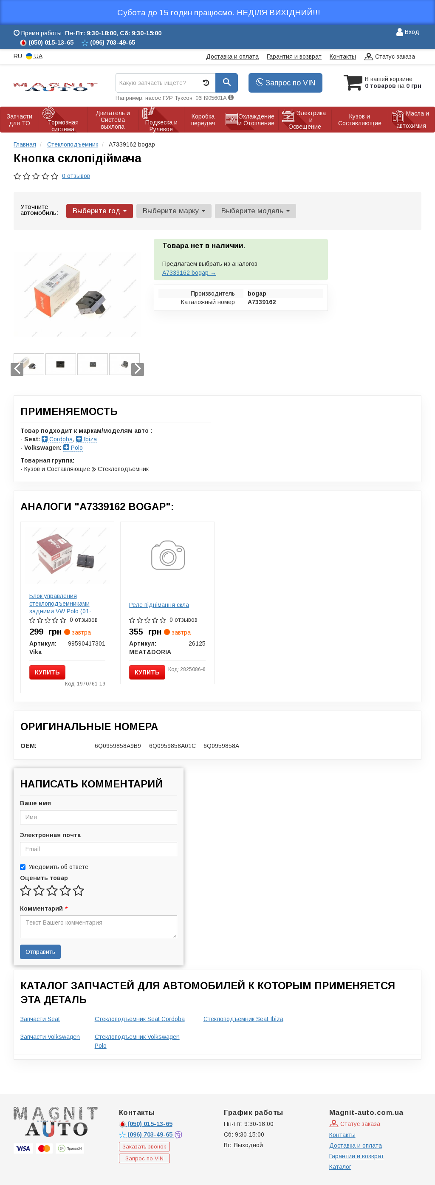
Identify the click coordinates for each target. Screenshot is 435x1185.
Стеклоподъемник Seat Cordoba (140, 1019)
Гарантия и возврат (294, 56)
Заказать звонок (144, 1146)
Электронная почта (50, 835)
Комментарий (43, 908)
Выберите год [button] (97, 211)
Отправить (40, 951)
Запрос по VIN (289, 83)
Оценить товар (44, 878)
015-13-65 (149, 1123)
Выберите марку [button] (172, 211)
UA (37, 56)
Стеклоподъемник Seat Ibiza (243, 1019)
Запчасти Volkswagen (50, 1036)
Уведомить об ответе (58, 866)
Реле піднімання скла (159, 604)
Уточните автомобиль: (39, 209)
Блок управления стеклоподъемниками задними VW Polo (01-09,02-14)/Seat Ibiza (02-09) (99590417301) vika (63, 611)
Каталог (340, 1166)
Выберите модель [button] (253, 211)
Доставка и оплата (232, 56)
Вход (411, 31)
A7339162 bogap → (189, 272)
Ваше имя (35, 803)
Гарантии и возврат (356, 1156)
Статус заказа (394, 56)
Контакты (343, 56)
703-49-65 (150, 1134)
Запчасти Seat (40, 1019)
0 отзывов (76, 175)
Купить (47, 672)
